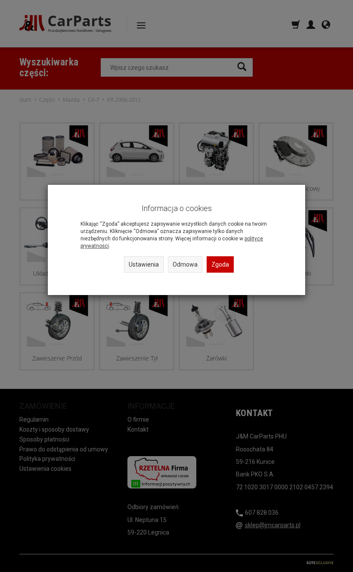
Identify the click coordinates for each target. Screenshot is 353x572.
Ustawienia (144, 264)
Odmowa (185, 264)
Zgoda (220, 264)
